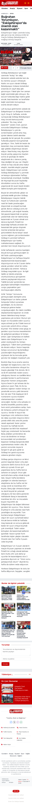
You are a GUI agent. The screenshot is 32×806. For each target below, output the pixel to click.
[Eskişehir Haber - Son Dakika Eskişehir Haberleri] (9, 3)
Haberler (4, 13)
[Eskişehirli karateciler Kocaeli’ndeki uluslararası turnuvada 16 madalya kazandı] (24, 625)
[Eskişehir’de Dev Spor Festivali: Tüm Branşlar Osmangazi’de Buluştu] (8, 606)
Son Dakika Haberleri (21, 739)
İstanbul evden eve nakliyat (16, 795)
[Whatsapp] (21, 722)
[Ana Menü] (27, 3)
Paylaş (5, 67)
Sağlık (28, 753)
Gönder (5, 664)
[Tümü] (29, 674)
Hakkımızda (5, 779)
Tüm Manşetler (7, 738)
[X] (14, 722)
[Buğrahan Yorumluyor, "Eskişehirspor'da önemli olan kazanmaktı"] (16, 56)
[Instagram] (17, 722)
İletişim (11, 782)
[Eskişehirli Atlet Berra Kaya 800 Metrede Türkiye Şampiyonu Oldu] (8, 590)
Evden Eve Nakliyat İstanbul (16, 801)
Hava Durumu (23, 727)
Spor (26, 8)
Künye (4, 782)
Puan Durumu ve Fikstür (23, 732)
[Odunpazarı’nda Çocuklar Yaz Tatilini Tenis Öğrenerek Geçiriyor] (24, 606)
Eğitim (20, 756)
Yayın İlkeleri (5, 780)
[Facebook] (11, 722)
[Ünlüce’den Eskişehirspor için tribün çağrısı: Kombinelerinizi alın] (24, 590)
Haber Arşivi (7, 744)
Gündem (4, 8)
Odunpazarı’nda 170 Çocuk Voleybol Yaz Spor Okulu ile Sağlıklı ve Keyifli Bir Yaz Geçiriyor (8, 633)
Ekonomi (13, 756)
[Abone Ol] (25, 68)
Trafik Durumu (7, 732)
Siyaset (19, 8)
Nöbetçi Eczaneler (9, 727)
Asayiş (12, 8)
